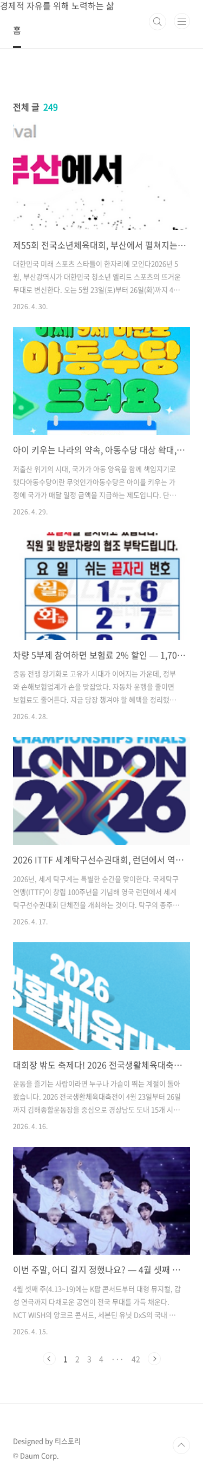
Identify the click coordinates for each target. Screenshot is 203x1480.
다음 (154, 1358)
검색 (157, 22)
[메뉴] (182, 21)
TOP (181, 1445)
